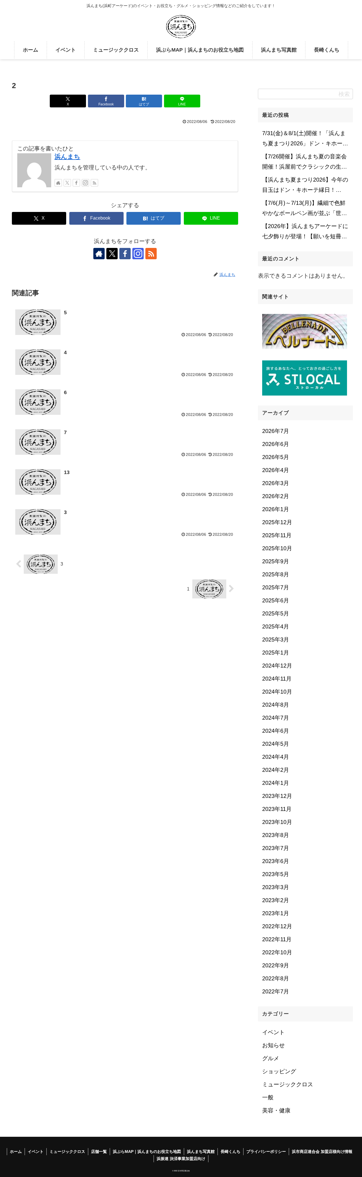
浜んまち (67, 156)
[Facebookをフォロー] (76, 182)
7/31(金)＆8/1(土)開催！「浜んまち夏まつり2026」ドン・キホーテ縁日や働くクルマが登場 (305, 140)
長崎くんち (230, 1151)
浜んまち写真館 (201, 1151)
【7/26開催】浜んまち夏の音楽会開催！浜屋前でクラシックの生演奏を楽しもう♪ (304, 163)
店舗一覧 (99, 1151)
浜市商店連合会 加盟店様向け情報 (322, 1151)
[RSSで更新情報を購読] (94, 182)
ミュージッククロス (67, 1151)
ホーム (16, 1151)
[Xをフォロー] (67, 182)
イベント (36, 1151)
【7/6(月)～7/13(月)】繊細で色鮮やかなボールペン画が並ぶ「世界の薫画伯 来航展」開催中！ (304, 210)
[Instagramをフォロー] (85, 182)
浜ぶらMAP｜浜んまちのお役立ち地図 (147, 1151)
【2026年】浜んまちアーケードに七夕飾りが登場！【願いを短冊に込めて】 (305, 233)
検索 (344, 94)
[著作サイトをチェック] (58, 182)
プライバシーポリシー (266, 1151)
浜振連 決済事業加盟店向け (181, 1158)
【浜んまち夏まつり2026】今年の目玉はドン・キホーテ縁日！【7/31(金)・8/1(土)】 (305, 186)
